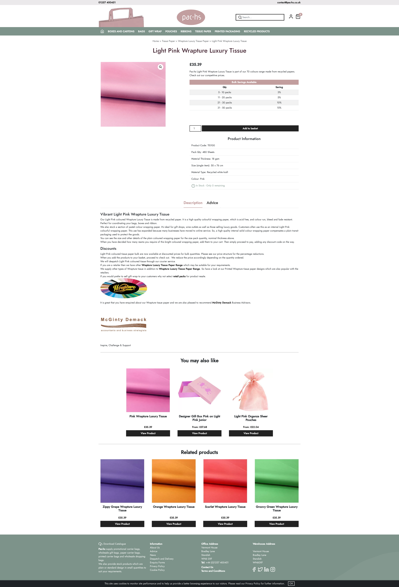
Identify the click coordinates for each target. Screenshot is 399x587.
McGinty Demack (221, 302)
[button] (160, 67)
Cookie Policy (157, 570)
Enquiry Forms (157, 562)
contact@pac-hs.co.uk (288, 2)
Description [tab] (193, 202)
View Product (148, 433)
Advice (153, 551)
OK (291, 583)
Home (156, 41)
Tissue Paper (168, 41)
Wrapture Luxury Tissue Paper (193, 41)
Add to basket (250, 128)
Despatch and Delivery (161, 559)
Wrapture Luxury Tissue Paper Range (162, 265)
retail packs (179, 276)
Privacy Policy (157, 566)
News (153, 555)
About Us (155, 547)
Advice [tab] (212, 202)
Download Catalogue (114, 544)
